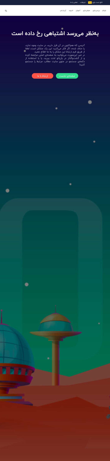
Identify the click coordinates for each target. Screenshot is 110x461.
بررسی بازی (96, 10)
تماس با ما (74, 2)
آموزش (78, 10)
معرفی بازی (86, 10)
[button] (6, 10)
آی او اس (63, 10)
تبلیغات (83, 2)
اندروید (71, 10)
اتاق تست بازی (97, 2)
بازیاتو (104, 10)
